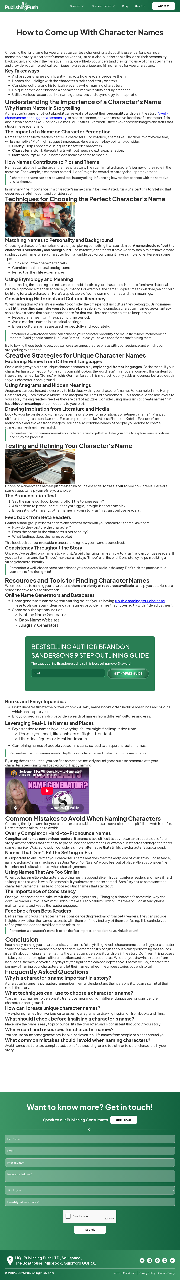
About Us (140, 6)
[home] (21, 6)
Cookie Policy (166, 1273)
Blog (125, 6)
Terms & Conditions (124, 1273)
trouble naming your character (140, 600)
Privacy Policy (147, 1273)
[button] (77, 6)
